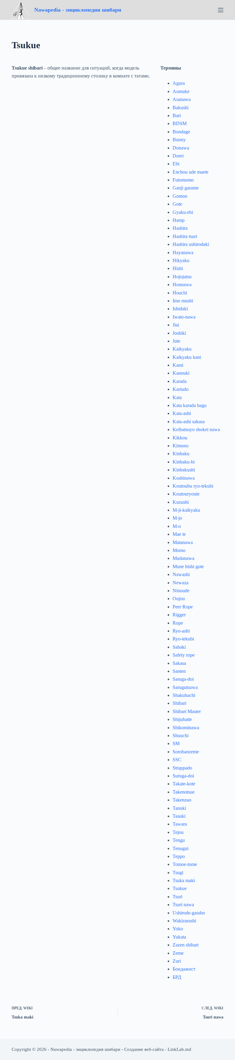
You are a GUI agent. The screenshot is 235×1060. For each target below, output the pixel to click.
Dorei (178, 155)
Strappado (182, 767)
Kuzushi (181, 502)
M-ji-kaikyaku (186, 510)
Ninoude (181, 590)
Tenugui (180, 848)
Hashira (180, 228)
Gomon (180, 196)
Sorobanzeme (186, 751)
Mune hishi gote (188, 566)
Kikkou (180, 437)
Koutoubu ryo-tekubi (193, 486)
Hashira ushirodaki (191, 244)
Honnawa (182, 284)
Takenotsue (184, 792)
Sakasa (179, 663)
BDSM (180, 123)
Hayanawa (183, 252)
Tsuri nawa (183, 904)
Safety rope (184, 655)
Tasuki (179, 816)
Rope (178, 623)
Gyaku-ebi (183, 212)
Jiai (176, 324)
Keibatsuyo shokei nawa (196, 429)
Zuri (177, 961)
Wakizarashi (184, 920)
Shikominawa (186, 727)
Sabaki (179, 647)
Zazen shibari (186, 944)
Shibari (179, 703)
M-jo (177, 518)
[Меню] (220, 10)
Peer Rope (183, 606)
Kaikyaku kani (187, 357)
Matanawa (183, 542)
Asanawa (182, 99)
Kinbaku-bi (184, 461)
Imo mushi (183, 300)
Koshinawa (184, 478)
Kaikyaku (182, 349)
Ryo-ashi (181, 630)
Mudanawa (183, 558)
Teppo (179, 856)
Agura (179, 83)
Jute (176, 341)
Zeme (178, 953)
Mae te (179, 534)
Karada (180, 381)
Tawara (180, 824)
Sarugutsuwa (185, 687)
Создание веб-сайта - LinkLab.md (157, 1049)
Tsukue (180, 888)
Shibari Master (187, 711)
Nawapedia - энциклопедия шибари (77, 10)
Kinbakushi (184, 469)
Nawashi (181, 574)
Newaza (180, 582)
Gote (177, 204)
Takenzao (182, 799)
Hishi (178, 268)
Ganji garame (186, 187)
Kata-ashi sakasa (189, 421)
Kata (177, 397)
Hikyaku (181, 260)
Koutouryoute (186, 493)
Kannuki (181, 373)
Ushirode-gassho (189, 912)
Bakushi (180, 107)
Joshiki (179, 333)
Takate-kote (184, 783)
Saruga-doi (183, 679)
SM (176, 743)
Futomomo (183, 179)
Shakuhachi (184, 695)
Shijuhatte (182, 719)
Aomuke (181, 91)
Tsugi (178, 872)
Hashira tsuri (185, 236)
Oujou (179, 598)
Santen (179, 671)
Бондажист (184, 969)
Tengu (179, 840)
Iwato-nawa (184, 316)
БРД (177, 977)
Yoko (178, 928)
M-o (177, 526)
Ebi (176, 163)
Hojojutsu (182, 276)
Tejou (178, 832)
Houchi (180, 292)
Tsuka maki (184, 880)
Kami (178, 365)
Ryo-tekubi (183, 638)
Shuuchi (180, 735)
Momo (179, 550)
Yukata (179, 936)
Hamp (179, 220)
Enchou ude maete (190, 172)
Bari (177, 115)
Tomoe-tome (185, 864)
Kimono (180, 445)
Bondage (181, 131)
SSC (177, 759)
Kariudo (180, 389)
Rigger (179, 614)
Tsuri (177, 896)
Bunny (179, 139)
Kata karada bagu (190, 405)
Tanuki (179, 808)
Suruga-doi (183, 775)
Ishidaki (180, 308)
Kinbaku (181, 453)
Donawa (181, 147)
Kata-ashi (182, 413)
